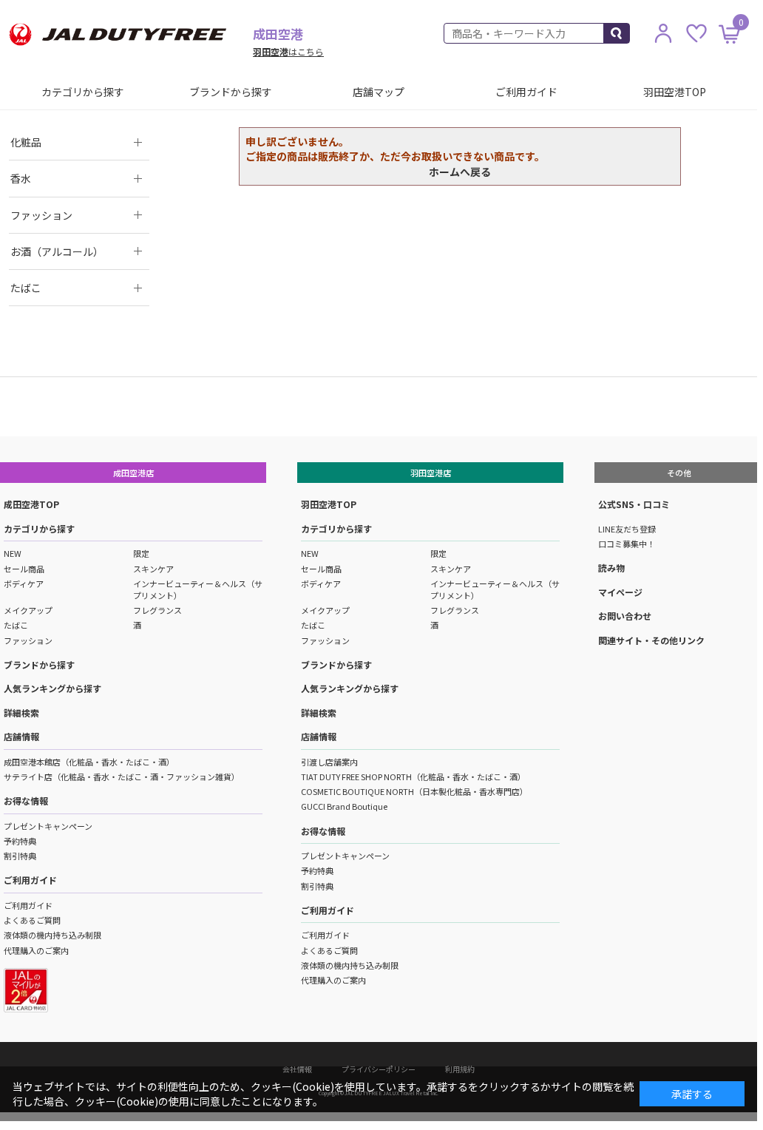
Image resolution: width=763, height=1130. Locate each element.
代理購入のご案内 (36, 950)
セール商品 (24, 569)
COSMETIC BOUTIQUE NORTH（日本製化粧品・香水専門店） (414, 791)
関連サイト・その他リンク (651, 640)
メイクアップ (28, 610)
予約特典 (20, 841)
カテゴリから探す (82, 91)
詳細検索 (21, 712)
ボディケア (24, 583)
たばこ (16, 625)
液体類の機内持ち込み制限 (52, 935)
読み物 (611, 567)
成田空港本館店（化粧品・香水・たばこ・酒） (89, 762)
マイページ (620, 592)
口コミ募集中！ (626, 543)
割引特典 (20, 856)
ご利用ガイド (526, 91)
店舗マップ (378, 91)
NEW (12, 553)
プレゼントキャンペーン (48, 826)
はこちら (288, 51)
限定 (141, 553)
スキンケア (153, 569)
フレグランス (157, 610)
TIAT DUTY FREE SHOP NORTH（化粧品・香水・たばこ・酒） (413, 776)
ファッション (28, 640)
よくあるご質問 (32, 920)
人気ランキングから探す (52, 688)
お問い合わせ (624, 615)
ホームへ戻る (460, 171)
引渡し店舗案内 (329, 762)
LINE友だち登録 (627, 529)
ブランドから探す (230, 91)
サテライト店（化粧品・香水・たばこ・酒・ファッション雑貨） (122, 776)
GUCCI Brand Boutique (344, 806)
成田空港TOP (31, 504)
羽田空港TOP (674, 91)
